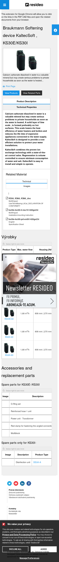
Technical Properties (27, 107)
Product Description (26, 101)
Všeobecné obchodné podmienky (22, 497)
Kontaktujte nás (15, 511)
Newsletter (13, 513)
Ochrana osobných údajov (19, 495)
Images (26, 186)
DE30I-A (37, 462)
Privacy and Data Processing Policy (19, 535)
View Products (11, 93)
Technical (26, 181)
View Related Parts (31, 93)
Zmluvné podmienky (16, 492)
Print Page (10, 86)
